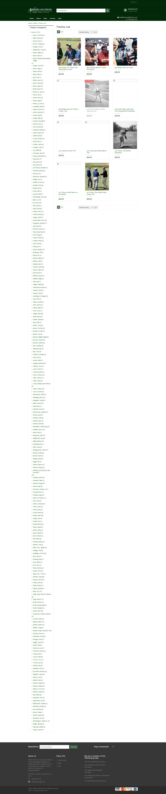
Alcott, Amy (36, 41)
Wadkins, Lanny (38, 674)
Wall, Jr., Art (36, 677)
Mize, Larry (36, 447)
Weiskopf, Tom (37, 698)
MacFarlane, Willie (38, 394)
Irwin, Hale (36, 322)
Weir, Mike (36, 695)
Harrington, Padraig (39, 296)
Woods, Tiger (37, 715)
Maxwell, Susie (37, 409)
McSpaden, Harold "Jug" (40, 426)
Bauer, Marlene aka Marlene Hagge (42, 59)
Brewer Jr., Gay (37, 92)
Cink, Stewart (37, 127)
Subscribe (74, 747)
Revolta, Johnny (38, 542)
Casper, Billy (37, 118)
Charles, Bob (37, 124)
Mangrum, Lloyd (38, 400)
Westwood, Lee (38, 700)
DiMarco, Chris (37, 182)
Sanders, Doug (37, 577)
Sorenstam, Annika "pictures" (42, 614)
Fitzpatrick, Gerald (38, 223)
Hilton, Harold (37, 302)
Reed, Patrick (37, 533)
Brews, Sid (36, 95)
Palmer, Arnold (37, 504)
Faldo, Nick (36, 208)
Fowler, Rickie (37, 238)
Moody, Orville (37, 453)
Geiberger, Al (37, 252)
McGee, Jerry (37, 415)
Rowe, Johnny (37, 568)
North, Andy (36, 486)
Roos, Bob (36, 556)
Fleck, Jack (36, 226)
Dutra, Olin (36, 191)
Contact (52, 18)
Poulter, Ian (36, 518)
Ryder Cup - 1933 (38, 574)
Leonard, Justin (37, 372)
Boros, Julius (37, 86)
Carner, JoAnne (37, 112)
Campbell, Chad (38, 106)
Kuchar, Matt (37, 360)
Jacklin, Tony (37, 325)
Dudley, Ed (36, 188)
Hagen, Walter (37, 284)
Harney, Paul (37, 293)
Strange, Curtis (37, 639)
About (39, 18)
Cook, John (36, 141)
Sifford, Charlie (37, 588)
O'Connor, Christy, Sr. (39, 489)
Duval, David (37, 194)
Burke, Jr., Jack (37, 103)
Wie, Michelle (37, 709)
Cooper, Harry (37, 144)
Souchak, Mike (37, 619)
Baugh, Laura (37, 65)
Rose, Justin (36, 562)
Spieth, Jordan (37, 622)
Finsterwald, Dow (38, 220)
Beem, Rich (36, 71)
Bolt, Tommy (37, 83)
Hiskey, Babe (37, 308)
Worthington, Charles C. (40, 721)
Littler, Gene (37, 381)
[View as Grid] (58, 31)
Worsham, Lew (37, 718)
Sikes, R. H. (36, 591)
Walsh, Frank (37, 680)
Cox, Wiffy (36, 150)
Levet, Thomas (37, 375)
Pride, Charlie (37, 527)
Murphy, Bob (37, 459)
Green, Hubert (37, 270)
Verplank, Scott (37, 668)
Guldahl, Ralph (37, 279)
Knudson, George (38, 354)
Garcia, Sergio (37, 249)
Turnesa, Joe (37, 663)
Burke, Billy (36, 101)
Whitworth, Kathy (38, 706)
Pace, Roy (36, 501)
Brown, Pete (37, 98)
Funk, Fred (36, 243)
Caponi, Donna (37, 109)
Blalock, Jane (37, 80)
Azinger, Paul (37, 47)
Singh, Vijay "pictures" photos (42, 594)
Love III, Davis (37, 391)
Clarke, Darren (37, 133)
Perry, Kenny (37, 510)
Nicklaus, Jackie (37, 477)
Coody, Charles (37, 138)
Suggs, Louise (37, 642)
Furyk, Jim (36, 246)
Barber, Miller (37, 53)
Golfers (35, 23)
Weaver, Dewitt (38, 692)
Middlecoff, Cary (38, 438)
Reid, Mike (36, 539)
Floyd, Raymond (38, 232)
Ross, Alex (36, 565)
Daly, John (36, 159)
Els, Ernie (36, 203)
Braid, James (37, 89)
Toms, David (37, 657)
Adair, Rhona (37, 38)
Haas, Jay (36, 281)
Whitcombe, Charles (39, 703)
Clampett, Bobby (38, 130)
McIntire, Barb (37, 424)
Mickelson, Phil (37, 435)
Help (59, 18)
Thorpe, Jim (36, 654)
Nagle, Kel (36, 462)
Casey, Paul (36, 115)
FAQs (45, 18)
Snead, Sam (36, 611)
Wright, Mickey (37, 724)
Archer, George (37, 44)
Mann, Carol (37, 403)
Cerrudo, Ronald (38, 121)
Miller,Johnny (37, 441)
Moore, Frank (37, 456)
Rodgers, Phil (37, 550)
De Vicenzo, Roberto (39, 168)
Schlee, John (37, 582)
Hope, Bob (36, 316)
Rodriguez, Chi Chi (38, 553)
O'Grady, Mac (37, 492)
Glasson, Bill (37, 261)
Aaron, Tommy (37, 35)
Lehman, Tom (37, 366)
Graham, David (37, 267)
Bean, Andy (36, 68)
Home (32, 18)
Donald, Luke (37, 185)
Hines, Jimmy (37, 305)
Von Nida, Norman (39, 671)
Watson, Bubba (38, 683)
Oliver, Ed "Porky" (38, 498)
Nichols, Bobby (37, 467)
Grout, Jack (36, 273)
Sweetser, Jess (37, 648)
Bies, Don (36, 77)
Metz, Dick (36, 432)
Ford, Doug (36, 235)
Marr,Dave (36, 406)
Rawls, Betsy (37, 530)
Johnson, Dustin (38, 340)
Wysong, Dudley (38, 727)
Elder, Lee (36, 200)
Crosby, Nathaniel (38, 156)
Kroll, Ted (36, 357)
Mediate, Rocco (38, 429)
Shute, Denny (37, 585)
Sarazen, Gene (37, 580)
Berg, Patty (36, 74)
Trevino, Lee (37, 660)
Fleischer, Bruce (38, 229)
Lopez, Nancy (37, 389)
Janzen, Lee (36, 334)
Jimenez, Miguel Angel (40, 337)
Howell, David (37, 319)
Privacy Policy (62, 760)
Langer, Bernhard (38, 363)
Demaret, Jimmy (38, 171)
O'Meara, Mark (37, 495)
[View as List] (62, 31)
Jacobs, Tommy (38, 328)
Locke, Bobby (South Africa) (41, 384)
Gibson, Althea (37, 258)
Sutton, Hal (36, 645)
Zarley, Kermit (37, 730)
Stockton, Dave (38, 633)
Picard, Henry (37, 512)
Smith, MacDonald (38, 605)
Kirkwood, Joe (37, 349)
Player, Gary (36, 515)
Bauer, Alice (36, 55)
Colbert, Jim (36, 135)
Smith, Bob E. (37, 599)
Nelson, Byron (37, 464)
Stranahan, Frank (38, 636)
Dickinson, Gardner (39, 176)
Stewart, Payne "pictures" (41, 630)
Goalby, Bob (37, 264)
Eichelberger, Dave (39, 197)
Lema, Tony (36, 369)
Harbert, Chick (37, 290)
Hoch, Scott (36, 311)
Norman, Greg (37, 483)
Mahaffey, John (37, 397)
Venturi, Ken (36, 665)
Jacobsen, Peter (38, 331)
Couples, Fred (37, 147)
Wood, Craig (37, 712)
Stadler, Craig (37, 627)
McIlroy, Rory (37, 421)
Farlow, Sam (37, 211)
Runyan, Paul (37, 571)
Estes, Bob (36, 206)
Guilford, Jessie (37, 276)
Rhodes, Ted (37, 545)
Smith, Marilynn (38, 608)
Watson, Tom (37, 689)
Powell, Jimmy (37, 524)
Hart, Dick (36, 299)
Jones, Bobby (37, 346)
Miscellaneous (37, 444)
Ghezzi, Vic (36, 255)
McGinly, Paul (37, 418)
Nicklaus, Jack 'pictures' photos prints (42, 471)
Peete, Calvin (37, 507)
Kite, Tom (36, 351)
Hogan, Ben (36, 313)
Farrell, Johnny (37, 214)
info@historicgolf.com (38, 782)
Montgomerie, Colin (39, 450)
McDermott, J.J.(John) (39, 412)
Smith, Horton (37, 602)
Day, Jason (36, 162)
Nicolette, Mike (37, 480)
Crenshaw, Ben (37, 153)
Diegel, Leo (36, 179)
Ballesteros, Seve (38, 50)
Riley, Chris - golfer (39, 547)
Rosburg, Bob (37, 559)
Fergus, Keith (37, 217)
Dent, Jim (36, 173)
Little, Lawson (37, 378)
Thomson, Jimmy (38, 651)
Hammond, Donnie (39, 287)
